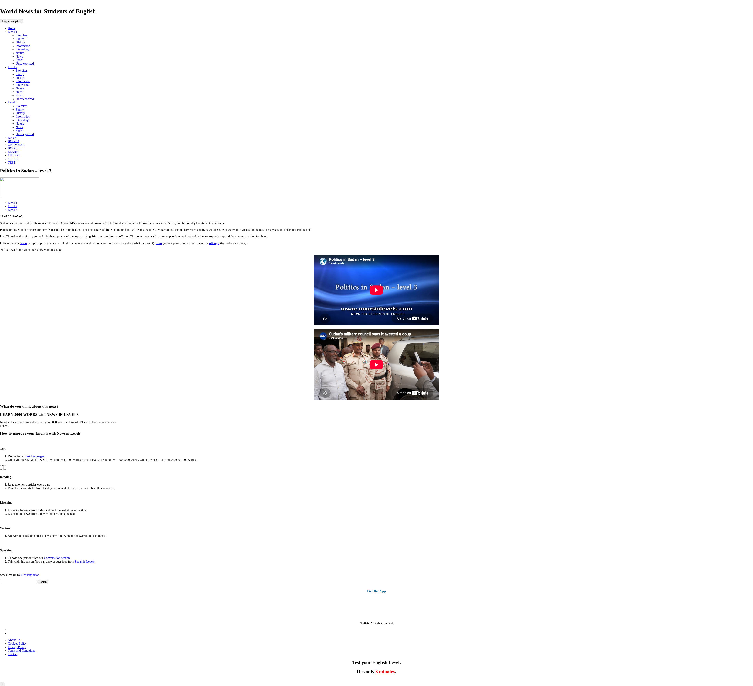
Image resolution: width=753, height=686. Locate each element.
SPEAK (13, 159)
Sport (19, 60)
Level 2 (12, 67)
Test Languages (34, 456)
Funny (20, 38)
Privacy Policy (17, 647)
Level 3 (12, 102)
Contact (12, 654)
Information (23, 45)
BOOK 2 (13, 148)
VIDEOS (14, 155)
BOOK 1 (13, 141)
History (20, 42)
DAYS (12, 137)
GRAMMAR (16, 144)
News (19, 56)
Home (11, 28)
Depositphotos (29, 574)
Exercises (21, 35)
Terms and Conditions (21, 650)
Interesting (22, 49)
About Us (14, 640)
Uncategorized (25, 63)
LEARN (13, 151)
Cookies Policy (17, 643)
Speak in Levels (85, 561)
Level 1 (12, 31)
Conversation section (57, 558)
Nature (20, 53)
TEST (11, 162)
